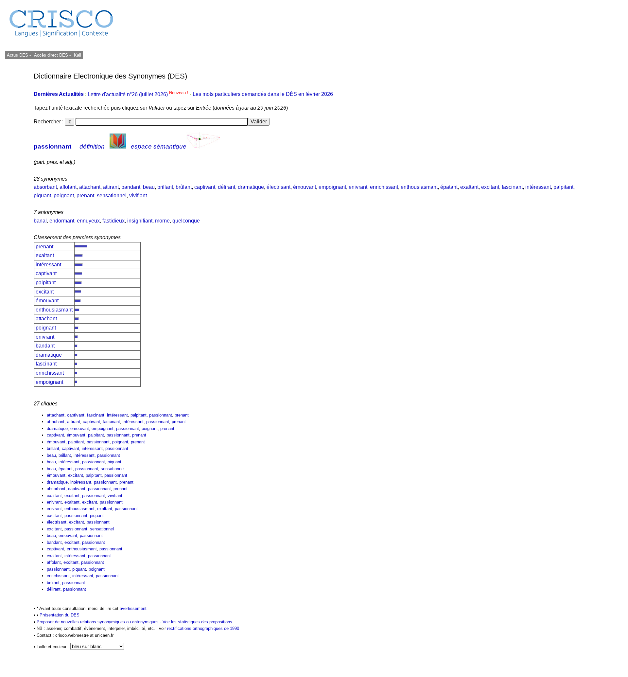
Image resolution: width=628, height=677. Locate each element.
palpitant (563, 187)
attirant (111, 187)
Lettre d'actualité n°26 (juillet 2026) (139, 94)
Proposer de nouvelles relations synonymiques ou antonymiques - (100, 621)
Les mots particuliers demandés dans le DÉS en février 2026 (263, 94)
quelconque (186, 220)
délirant (226, 187)
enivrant (358, 187)
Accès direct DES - (52, 55)
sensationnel (112, 195)
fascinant (512, 187)
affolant (68, 187)
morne (162, 220)
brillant (165, 187)
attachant (89, 187)
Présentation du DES (59, 615)
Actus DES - (19, 55)
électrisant (278, 187)
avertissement (133, 608)
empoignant (332, 187)
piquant (42, 195)
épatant (449, 187)
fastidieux (113, 220)
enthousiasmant (419, 187)
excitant (490, 187)
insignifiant (139, 220)
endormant (61, 220)
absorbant (45, 187)
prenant (85, 195)
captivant (204, 187)
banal (40, 220)
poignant (64, 195)
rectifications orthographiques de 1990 (203, 628)
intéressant (538, 187)
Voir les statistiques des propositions (197, 621)
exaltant (469, 187)
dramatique (251, 187)
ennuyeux (88, 220)
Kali (77, 55)
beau (149, 187)
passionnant (52, 146)
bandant (130, 187)
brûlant (184, 187)
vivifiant (138, 195)
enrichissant (384, 187)
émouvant (304, 187)
